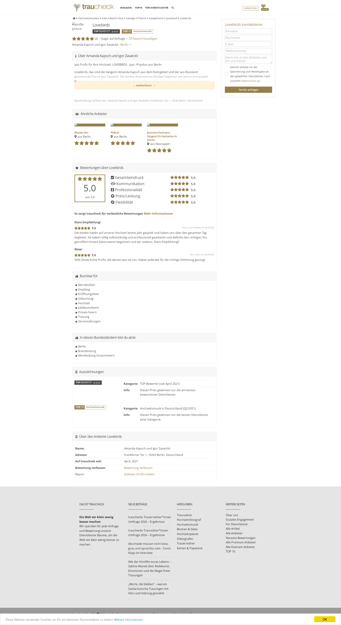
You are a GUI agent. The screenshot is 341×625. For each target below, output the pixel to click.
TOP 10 (230, 551)
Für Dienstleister (237, 524)
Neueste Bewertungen (241, 538)
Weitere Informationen (128, 619)
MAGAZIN (126, 7)
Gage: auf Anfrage (113, 39)
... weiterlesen (142, 85)
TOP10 (138, 7)
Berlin (124, 45)
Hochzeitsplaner (188, 534)
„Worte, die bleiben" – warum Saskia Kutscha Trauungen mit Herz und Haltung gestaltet (148, 588)
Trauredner (184, 515)
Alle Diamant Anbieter (240, 547)
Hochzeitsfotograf (189, 520)
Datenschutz (248, 81)
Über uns (232, 515)
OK (325, 619)
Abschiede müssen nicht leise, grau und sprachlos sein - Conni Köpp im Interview (149, 548)
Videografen (185, 539)
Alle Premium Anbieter (241, 542)
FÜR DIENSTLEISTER (156, 7)
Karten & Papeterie (189, 548)
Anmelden (250, 8)
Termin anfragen (249, 89)
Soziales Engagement (240, 520)
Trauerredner (186, 543)
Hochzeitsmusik (187, 524)
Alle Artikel (233, 529)
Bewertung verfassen (138, 468)
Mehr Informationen (158, 214)
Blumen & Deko (187, 529)
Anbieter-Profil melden (139, 474)
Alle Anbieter (234, 533)
